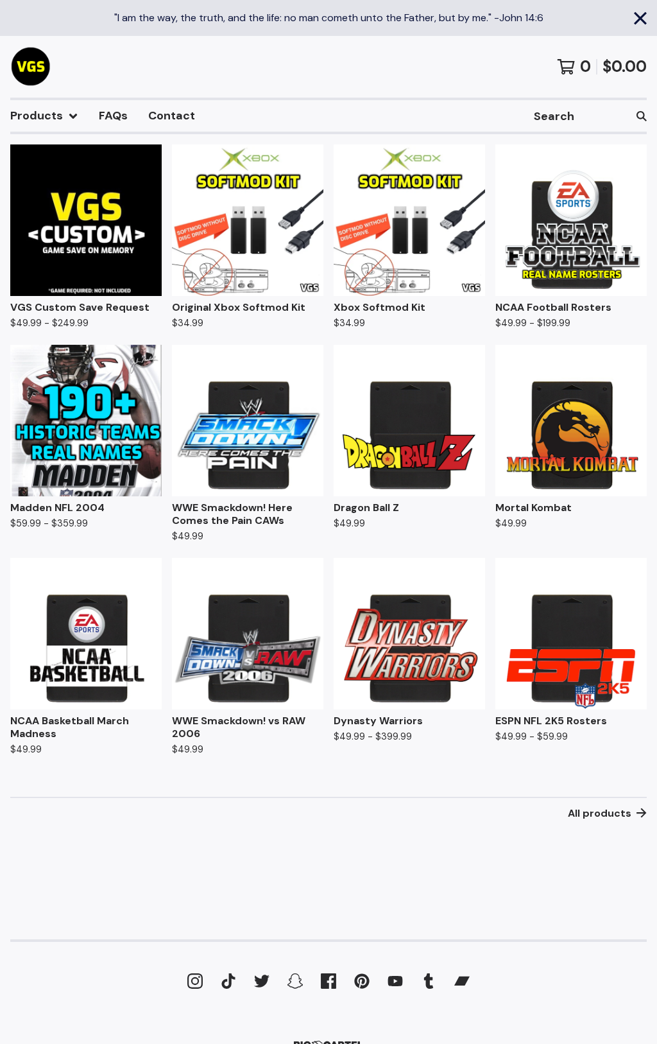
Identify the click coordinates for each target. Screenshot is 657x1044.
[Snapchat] (295, 981)
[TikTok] (228, 981)
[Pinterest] (361, 981)
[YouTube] (395, 981)
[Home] (30, 66)
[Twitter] (261, 981)
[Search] (641, 116)
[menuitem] (44, 116)
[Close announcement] (640, 18)
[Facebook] (328, 981)
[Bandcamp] (461, 981)
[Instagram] (195, 981)
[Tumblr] (428, 981)
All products (599, 813)
